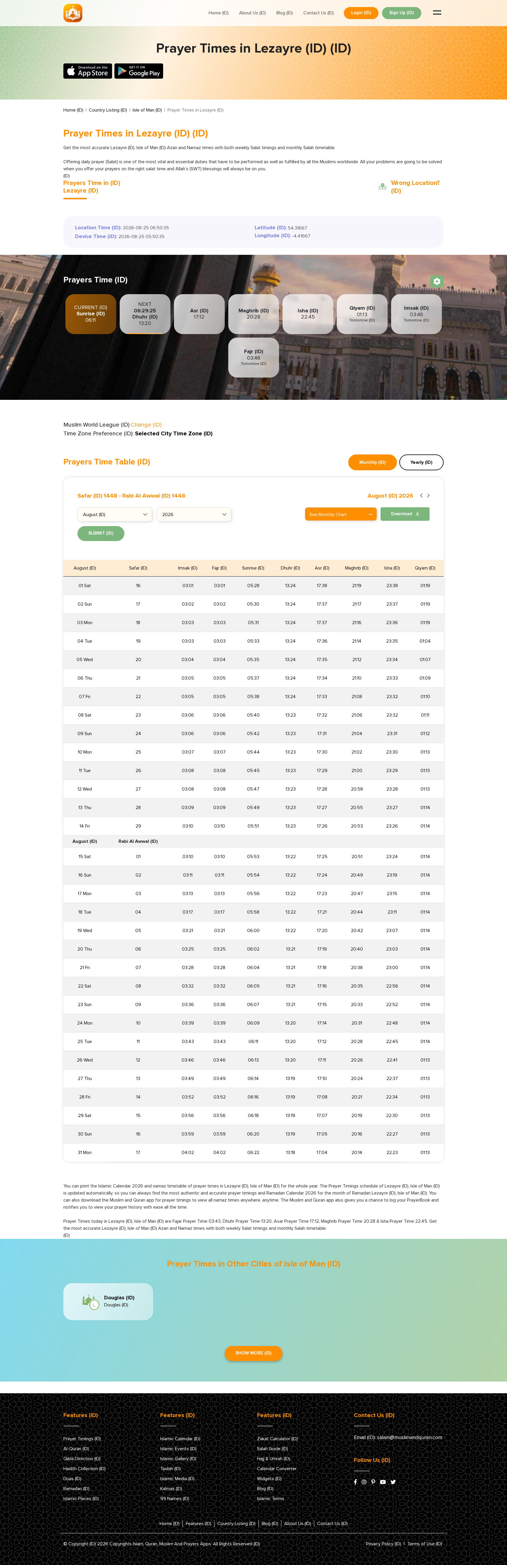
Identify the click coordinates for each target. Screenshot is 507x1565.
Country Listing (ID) (108, 110)
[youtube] (383, 1482)
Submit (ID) (101, 533)
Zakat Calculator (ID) (277, 1438)
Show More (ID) (254, 1353)
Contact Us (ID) (318, 13)
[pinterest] (373, 1482)
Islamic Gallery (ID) (178, 1458)
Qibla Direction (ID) (82, 1458)
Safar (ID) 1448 (97, 496)
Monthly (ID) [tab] (372, 462)
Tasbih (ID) (170, 1468)
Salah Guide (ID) (272, 1448)
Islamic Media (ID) (177, 1478)
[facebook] (355, 1482)
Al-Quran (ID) (76, 1448)
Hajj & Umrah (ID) (273, 1458)
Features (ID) (198, 1523)
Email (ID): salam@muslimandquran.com (398, 1437)
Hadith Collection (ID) (84, 1468)
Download (402, 514)
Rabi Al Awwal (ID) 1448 (153, 496)
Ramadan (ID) (76, 1488)
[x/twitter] (393, 1482)
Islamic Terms (270, 1498)
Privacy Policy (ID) (383, 1544)
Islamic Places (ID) (81, 1498)
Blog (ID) (284, 13)
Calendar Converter (277, 1468)
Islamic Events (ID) (178, 1448)
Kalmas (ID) (171, 1488)
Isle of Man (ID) (147, 110)
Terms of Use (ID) (424, 1544)
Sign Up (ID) (401, 13)
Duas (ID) (72, 1478)
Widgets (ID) (269, 1478)
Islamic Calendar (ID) (180, 1438)
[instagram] (364, 1482)
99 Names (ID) (174, 1498)
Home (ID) (219, 13)
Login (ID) (361, 13)
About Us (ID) (252, 13)
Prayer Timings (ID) (82, 1438)
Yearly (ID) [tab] (421, 462)
